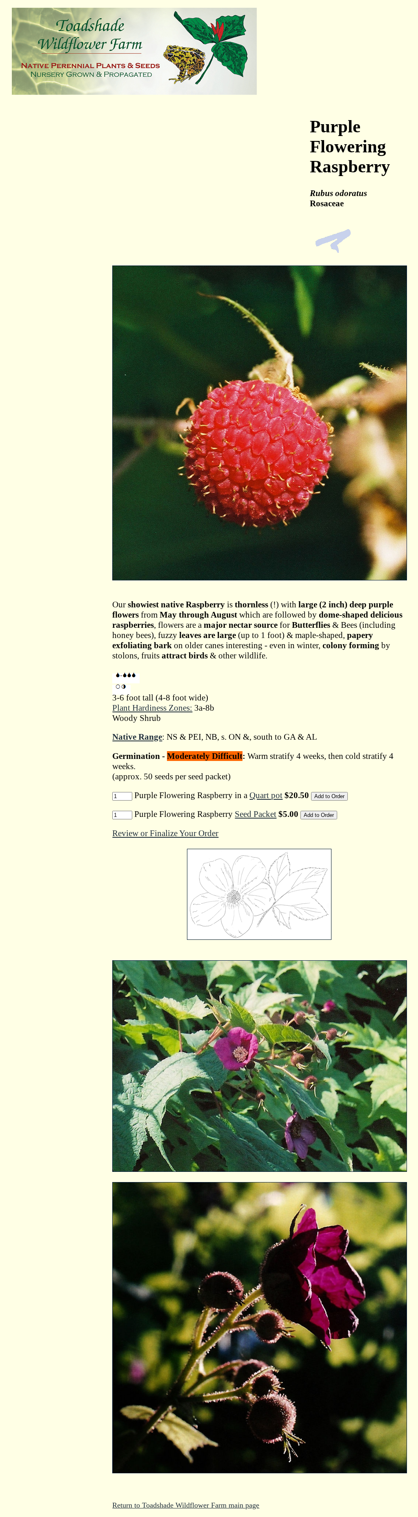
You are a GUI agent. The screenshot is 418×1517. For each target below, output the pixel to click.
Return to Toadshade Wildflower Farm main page (185, 1505)
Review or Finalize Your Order (165, 833)
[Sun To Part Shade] (121, 690)
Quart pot (265, 795)
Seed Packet (255, 814)
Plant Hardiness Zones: (152, 708)
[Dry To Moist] (126, 678)
